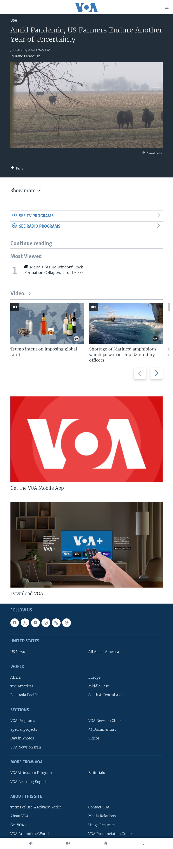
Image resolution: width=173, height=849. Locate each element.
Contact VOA (98, 807)
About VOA (19, 816)
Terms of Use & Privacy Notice (35, 807)
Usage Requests (101, 825)
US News (17, 652)
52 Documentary (102, 730)
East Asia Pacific (24, 695)
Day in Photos (22, 738)
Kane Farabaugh (27, 56)
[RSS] (56, 622)
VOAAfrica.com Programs (32, 773)
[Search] (142, 843)
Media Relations (102, 816)
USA (13, 21)
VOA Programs (22, 721)
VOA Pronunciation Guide (110, 834)
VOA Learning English (29, 782)
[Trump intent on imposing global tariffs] (47, 323)
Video (17, 294)
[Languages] (105, 843)
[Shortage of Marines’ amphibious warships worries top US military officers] (126, 323)
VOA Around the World (29, 834)
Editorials (96, 773)
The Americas (22, 686)
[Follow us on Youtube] (35, 622)
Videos (94, 738)
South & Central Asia (105, 695)
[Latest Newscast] (30, 843)
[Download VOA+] (86, 545)
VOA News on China (105, 721)
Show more (23, 190)
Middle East (98, 686)
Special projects (23, 730)
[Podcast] (66, 622)
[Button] (17, 169)
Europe (94, 677)
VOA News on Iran (25, 747)
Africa (15, 677)
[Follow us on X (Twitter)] (25, 622)
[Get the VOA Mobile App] (86, 439)
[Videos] (68, 843)
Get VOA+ (18, 825)
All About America (103, 652)
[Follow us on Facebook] (14, 622)
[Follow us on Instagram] (45, 622)
